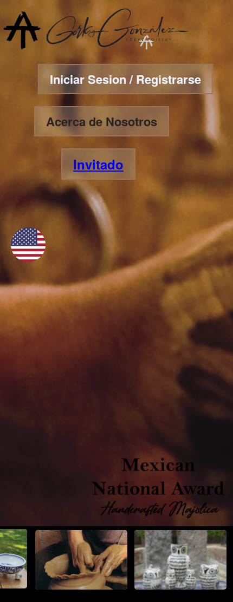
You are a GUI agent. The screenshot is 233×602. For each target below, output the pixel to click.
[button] (28, 258)
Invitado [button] (98, 164)
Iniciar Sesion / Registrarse (125, 79)
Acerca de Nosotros (101, 121)
